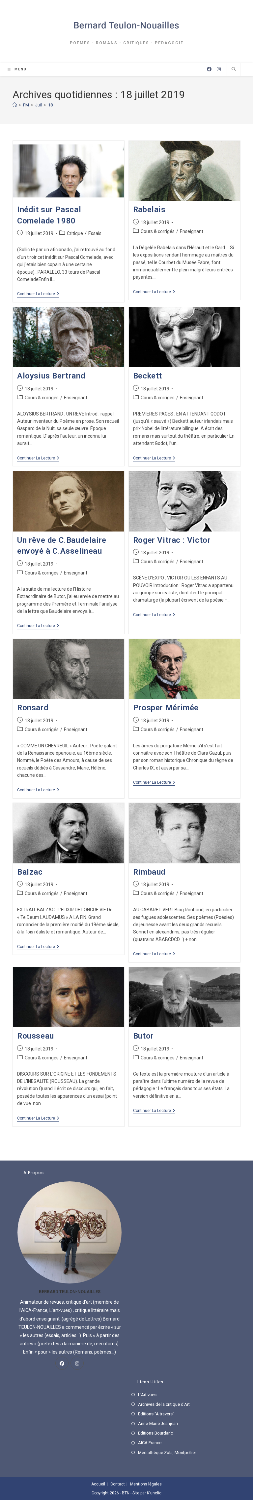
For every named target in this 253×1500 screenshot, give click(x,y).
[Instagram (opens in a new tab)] (218, 69)
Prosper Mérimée (166, 707)
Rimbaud (149, 872)
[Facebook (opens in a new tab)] (209, 69)
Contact (117, 1484)
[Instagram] (77, 1363)
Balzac (30, 872)
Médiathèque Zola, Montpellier (167, 1452)
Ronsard (32, 707)
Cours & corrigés (158, 231)
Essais (94, 233)
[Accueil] (15, 104)
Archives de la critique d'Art (164, 1404)
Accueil (98, 1484)
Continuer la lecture (38, 294)
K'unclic (154, 1493)
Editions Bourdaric (155, 1433)
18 (50, 104)
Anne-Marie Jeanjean (158, 1423)
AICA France (149, 1442)
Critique (75, 233)
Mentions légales (146, 1484)
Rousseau (35, 1036)
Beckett (147, 375)
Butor (143, 1036)
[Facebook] (62, 1363)
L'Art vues (147, 1394)
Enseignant (191, 231)
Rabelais (149, 209)
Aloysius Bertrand (51, 375)
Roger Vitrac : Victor (172, 540)
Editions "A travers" (156, 1413)
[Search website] (233, 69)
